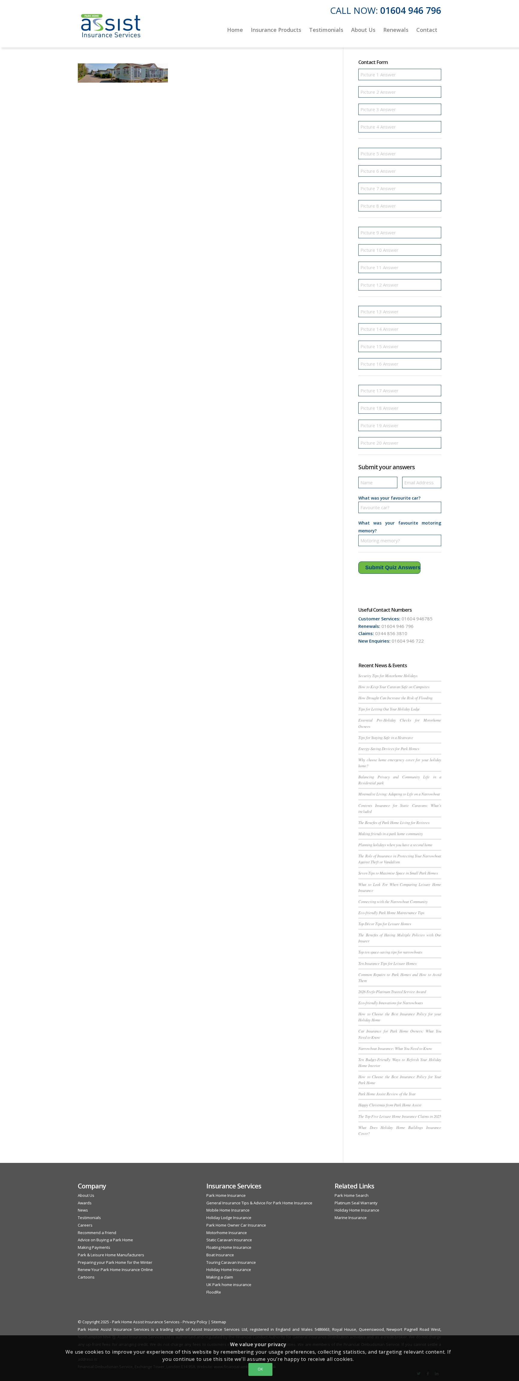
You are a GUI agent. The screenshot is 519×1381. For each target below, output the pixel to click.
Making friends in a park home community (390, 833)
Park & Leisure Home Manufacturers (111, 1255)
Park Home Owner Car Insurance (236, 1225)
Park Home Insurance (226, 1195)
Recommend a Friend (97, 1232)
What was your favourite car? (389, 498)
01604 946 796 (410, 10)
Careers (85, 1225)
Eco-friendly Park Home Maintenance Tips (391, 912)
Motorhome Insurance (226, 1232)
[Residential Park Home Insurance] (111, 29)
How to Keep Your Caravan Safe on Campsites (393, 686)
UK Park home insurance (228, 1284)
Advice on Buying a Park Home (105, 1240)
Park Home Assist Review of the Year (387, 1093)
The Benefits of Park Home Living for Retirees (393, 822)
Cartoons (86, 1277)
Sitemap (218, 1322)
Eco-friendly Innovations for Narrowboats (390, 1002)
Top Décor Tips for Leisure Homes (384, 923)
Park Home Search (352, 1195)
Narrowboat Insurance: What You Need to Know (395, 1048)
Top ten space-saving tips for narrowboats (390, 951)
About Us (86, 1195)
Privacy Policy (195, 1322)
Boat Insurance (220, 1255)
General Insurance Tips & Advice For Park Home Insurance (259, 1203)
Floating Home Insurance (228, 1247)
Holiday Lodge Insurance (228, 1217)
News (83, 1210)
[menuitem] (235, 29)
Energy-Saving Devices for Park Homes (388, 748)
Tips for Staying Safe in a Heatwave (385, 737)
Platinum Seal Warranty (356, 1203)
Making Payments (94, 1247)
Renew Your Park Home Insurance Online (115, 1269)
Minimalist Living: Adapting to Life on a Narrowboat (399, 793)
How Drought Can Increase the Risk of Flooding (395, 697)
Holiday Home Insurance (228, 1269)
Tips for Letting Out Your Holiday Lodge (389, 708)
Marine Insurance (351, 1217)
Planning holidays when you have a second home (395, 844)
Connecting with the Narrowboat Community (393, 901)
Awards (85, 1203)
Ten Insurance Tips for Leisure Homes (387, 963)
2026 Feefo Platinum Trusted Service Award (392, 991)
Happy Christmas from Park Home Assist (389, 1104)
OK (260, 1369)
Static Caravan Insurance (229, 1240)
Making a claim (219, 1277)
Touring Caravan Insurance (231, 1262)
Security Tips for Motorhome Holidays (387, 675)
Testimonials (89, 1217)
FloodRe (213, 1292)
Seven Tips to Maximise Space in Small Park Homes (398, 872)
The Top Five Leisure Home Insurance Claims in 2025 (399, 1116)
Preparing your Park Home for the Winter (115, 1262)
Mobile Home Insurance (228, 1210)
